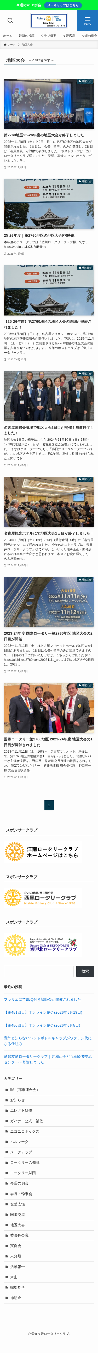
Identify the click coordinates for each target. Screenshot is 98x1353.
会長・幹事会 (21, 1194)
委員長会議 (19, 1235)
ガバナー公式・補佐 (26, 1121)
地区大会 (17, 1225)
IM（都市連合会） (25, 1090)
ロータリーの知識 (24, 1163)
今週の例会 (19, 1183)
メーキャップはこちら (63, 5)
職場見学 (17, 1287)
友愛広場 (17, 1204)
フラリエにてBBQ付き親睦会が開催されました (42, 999)
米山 (14, 1277)
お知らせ (17, 1100)
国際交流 (17, 1215)
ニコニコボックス (24, 1131)
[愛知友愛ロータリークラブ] (49, 20)
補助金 (15, 1298)
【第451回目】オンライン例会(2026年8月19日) (43, 1012)
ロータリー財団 (23, 1173)
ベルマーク (19, 1142)
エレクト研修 (21, 1110)
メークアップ (21, 1152)
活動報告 (17, 1267)
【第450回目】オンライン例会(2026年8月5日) (42, 1025)
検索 (85, 971)
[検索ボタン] (10, 20)
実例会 (15, 1246)
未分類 (15, 1256)
